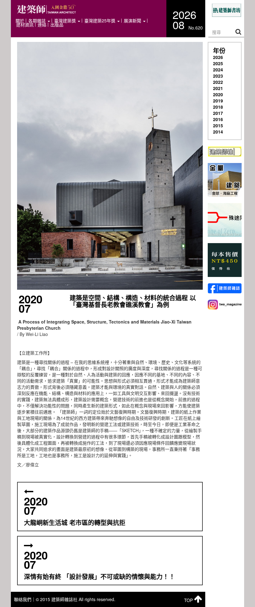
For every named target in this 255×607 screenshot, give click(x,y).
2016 (218, 119)
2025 (218, 63)
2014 (218, 132)
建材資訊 (25, 25)
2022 (218, 82)
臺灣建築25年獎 (100, 21)
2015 (218, 125)
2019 (218, 100)
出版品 (56, 25)
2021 (218, 88)
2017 (218, 113)
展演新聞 (133, 21)
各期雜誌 (37, 21)
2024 (218, 69)
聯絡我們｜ (25, 599)
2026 (218, 57)
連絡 (42, 25)
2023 (218, 76)
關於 (20, 21)
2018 (218, 107)
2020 (218, 94)
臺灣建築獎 (65, 21)
